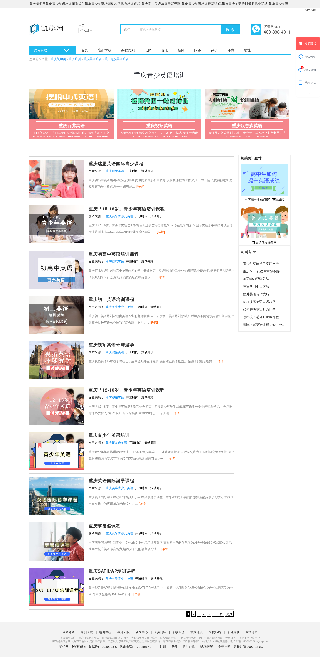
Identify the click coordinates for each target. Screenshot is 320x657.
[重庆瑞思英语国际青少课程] (56, 178)
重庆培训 (75, 59)
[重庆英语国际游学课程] (56, 495)
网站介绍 (68, 632)
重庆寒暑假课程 (105, 525)
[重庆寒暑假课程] (56, 541)
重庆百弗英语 (115, 261)
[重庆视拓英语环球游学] (56, 360)
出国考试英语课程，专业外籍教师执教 (270, 324)
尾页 (229, 614)
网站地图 (251, 632)
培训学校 (104, 49)
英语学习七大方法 (256, 286)
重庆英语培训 (92, 59)
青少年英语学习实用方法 (261, 263)
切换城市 (86, 30)
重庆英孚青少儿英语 (119, 216)
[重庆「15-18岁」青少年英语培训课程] (56, 224)
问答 (197, 49)
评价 (214, 49)
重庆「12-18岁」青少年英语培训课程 (127, 390)
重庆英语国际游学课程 (111, 480)
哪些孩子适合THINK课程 (261, 316)
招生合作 (310, 10)
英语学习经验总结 (256, 278)
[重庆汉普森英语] (247, 104)
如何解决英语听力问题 (259, 309)
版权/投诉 (206, 646)
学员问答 (160, 632)
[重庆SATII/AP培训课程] (56, 586)
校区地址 (196, 632)
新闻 (181, 49)
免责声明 (224, 646)
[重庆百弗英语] (71, 104)
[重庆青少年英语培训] (56, 450)
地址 (247, 49)
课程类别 (128, 49)
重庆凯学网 (58, 59)
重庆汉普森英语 (116, 442)
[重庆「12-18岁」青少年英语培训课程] (56, 405)
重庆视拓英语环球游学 (111, 344)
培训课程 (105, 632)
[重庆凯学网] (48, 30)
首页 (84, 49)
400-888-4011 (145, 646)
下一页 (218, 614)
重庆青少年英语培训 (109, 435)
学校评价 (178, 632)
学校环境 (215, 632)
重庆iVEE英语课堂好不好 (261, 271)
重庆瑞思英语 (115, 171)
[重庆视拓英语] (159, 104)
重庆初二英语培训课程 (111, 299)
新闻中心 (142, 632)
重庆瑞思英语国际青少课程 (116, 163)
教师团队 (123, 632)
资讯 (164, 49)
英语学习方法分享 (264, 242)
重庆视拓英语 (115, 352)
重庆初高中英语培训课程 (114, 254)
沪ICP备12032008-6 (103, 646)
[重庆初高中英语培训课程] (56, 269)
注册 (163, 646)
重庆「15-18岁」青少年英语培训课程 (127, 208)
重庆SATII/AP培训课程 (112, 571)
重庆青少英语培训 (116, 59)
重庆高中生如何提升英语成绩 (264, 199)
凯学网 (64, 646)
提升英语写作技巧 (256, 294)
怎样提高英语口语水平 (259, 301)
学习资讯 (233, 632)
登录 (174, 646)
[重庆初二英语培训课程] (56, 314)
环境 (230, 49)
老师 (148, 49)
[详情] (140, 186)
